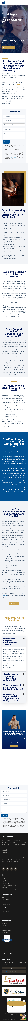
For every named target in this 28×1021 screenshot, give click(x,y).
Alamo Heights (6, 911)
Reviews (4, 925)
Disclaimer (6, 1019)
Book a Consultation (7, 928)
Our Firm (4, 923)
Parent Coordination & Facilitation (11, 885)
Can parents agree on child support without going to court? (11, 697)
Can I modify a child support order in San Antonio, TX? (11, 677)
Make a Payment (6, 930)
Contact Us (5, 932)
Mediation (4, 887)
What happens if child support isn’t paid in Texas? (13, 687)
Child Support (5, 882)
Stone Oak (4, 913)
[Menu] (25, 2)
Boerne (4, 914)
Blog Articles (5, 927)
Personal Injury (6, 890)
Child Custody (5, 883)
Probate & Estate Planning (9, 889)
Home (3, 878)
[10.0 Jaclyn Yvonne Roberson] (7, 942)
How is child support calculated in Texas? (10, 641)
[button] (14, 641)
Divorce (4, 880)
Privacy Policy (13, 157)
